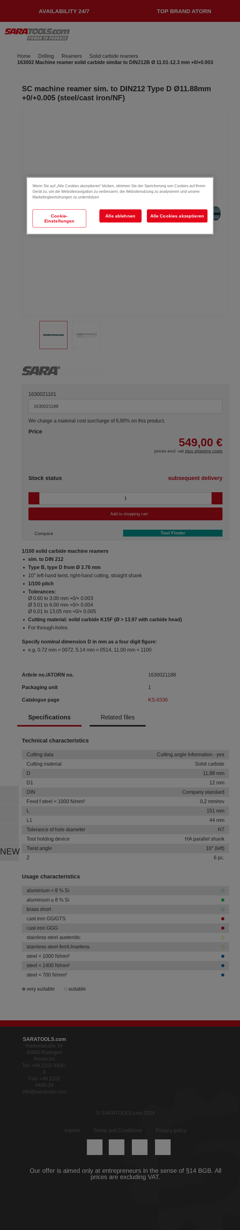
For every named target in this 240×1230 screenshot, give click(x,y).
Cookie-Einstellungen (59, 218)
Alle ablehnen (120, 215)
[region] (120, 206)
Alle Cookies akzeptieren (177, 215)
